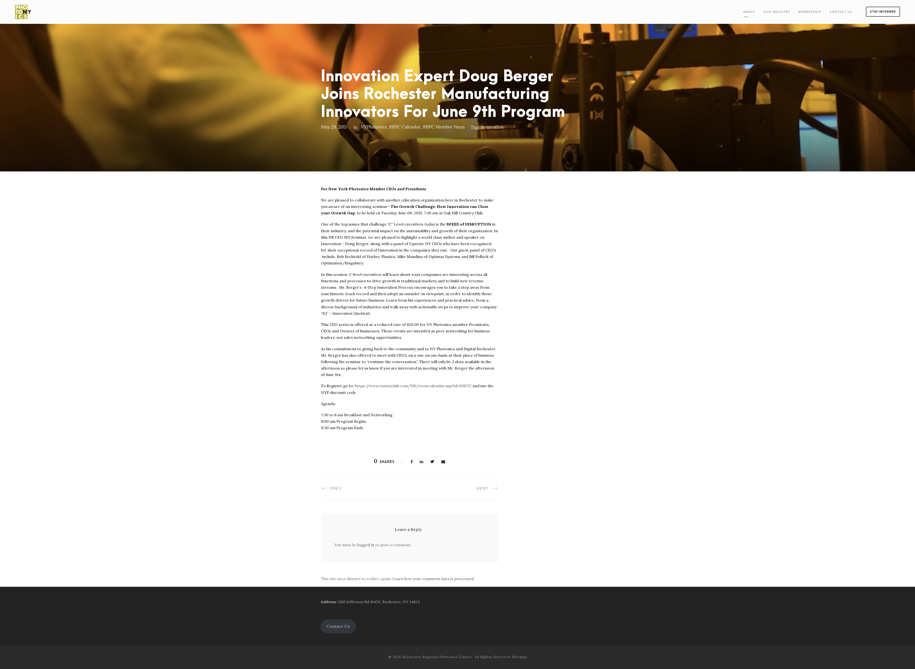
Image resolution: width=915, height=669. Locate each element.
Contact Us (841, 12)
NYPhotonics (374, 127)
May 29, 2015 (334, 127)
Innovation (492, 127)
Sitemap (519, 657)
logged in (365, 544)
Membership (810, 12)
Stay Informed (883, 12)
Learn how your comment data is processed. (433, 578)
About (749, 12)
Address (328, 601)
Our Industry (776, 12)
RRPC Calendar (405, 127)
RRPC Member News (444, 127)
